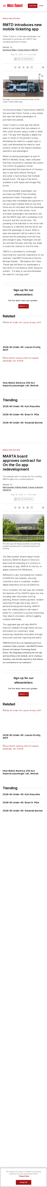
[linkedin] (19, 67)
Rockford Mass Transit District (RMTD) (20, 50)
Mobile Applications (11, 18)
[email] (32, 67)
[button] (4, 5)
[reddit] (27, 67)
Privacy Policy (24, 1176)
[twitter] (23, 67)
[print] (43, 67)
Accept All (23, 1182)
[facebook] (15, 67)
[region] (23, 1177)
